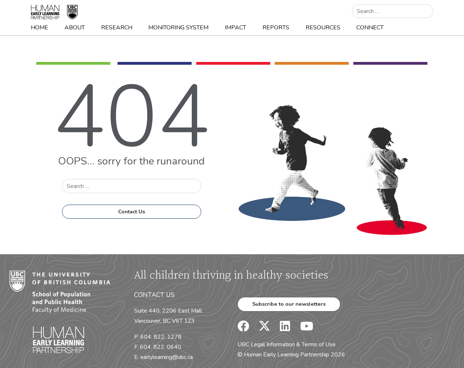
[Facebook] (243, 329)
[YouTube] (302, 329)
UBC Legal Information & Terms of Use (286, 344)
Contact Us (131, 211)
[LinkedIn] (280, 329)
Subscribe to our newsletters (289, 304)
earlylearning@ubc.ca (166, 357)
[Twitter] (260, 329)
